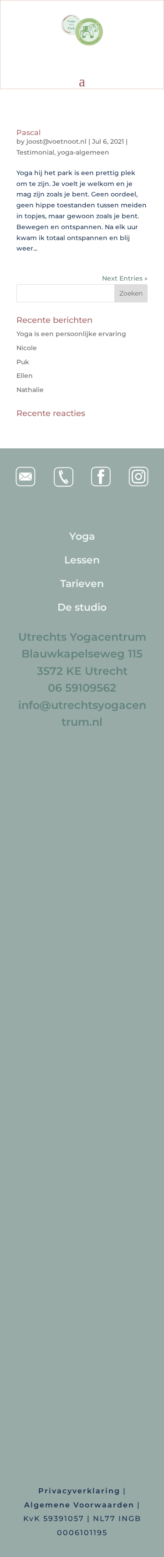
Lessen (82, 560)
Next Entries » (125, 278)
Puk (22, 362)
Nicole (26, 348)
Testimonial (35, 152)
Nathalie (30, 390)
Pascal (28, 132)
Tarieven (82, 584)
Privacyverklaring (79, 1491)
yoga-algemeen (83, 152)
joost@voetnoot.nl (56, 141)
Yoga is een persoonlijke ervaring (71, 334)
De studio (82, 607)
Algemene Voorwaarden (79, 1505)
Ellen (24, 376)
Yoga (82, 536)
